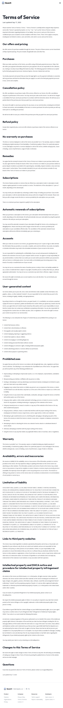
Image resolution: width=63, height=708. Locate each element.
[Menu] (60, 3)
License (20, 702)
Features (6, 697)
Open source (48, 697)
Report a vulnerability (37, 699)
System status (49, 699)
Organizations (7, 699)
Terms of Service (22, 699)
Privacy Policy (21, 697)
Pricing (5, 702)
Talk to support (36, 697)
